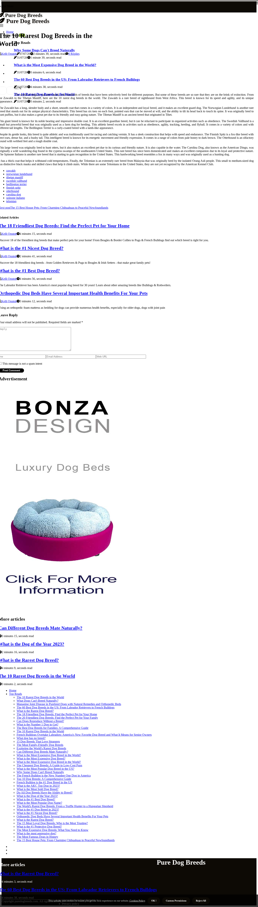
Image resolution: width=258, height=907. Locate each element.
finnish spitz (13, 187)
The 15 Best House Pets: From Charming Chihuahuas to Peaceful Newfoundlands (66, 840)
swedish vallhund (16, 180)
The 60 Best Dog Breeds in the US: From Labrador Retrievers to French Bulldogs (65, 707)
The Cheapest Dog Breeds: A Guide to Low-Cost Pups (49, 765)
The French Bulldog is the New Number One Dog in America (54, 775)
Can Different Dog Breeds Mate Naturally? (42, 751)
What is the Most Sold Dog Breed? (37, 789)
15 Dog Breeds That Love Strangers (38, 741)
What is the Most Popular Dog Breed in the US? (45, 768)
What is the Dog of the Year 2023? (37, 796)
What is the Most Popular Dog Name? (39, 802)
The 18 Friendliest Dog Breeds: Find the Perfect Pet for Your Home (57, 714)
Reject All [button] (201, 900)
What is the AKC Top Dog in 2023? (38, 785)
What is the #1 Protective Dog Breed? (39, 826)
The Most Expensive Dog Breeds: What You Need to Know (52, 830)
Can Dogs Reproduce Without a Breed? (40, 721)
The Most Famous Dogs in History (37, 836)
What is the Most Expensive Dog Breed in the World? (49, 755)
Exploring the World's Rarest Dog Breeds (41, 748)
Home (12, 690)
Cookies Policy (137, 900)
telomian (11, 201)
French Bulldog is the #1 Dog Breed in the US (44, 782)
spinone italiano (15, 197)
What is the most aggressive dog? (36, 833)
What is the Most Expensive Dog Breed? (41, 758)
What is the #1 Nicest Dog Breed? (37, 813)
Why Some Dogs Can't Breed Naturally (40, 772)
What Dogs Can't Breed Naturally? (37, 700)
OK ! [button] (153, 900)
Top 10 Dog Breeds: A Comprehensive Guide (44, 779)
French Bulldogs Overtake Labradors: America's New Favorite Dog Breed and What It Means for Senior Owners (84, 734)
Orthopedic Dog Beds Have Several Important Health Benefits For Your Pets (62, 816)
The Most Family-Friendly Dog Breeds (40, 745)
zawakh (10, 170)
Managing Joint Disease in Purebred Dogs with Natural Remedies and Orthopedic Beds (69, 704)
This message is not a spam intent (22, 363)
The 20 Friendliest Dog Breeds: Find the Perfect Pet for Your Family (57, 717)
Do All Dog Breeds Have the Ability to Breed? (45, 792)
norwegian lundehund (19, 174)
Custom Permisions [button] (176, 900)
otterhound (12, 191)
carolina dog (13, 194)
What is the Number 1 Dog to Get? (37, 724)
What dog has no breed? (31, 738)
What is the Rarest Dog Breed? (35, 710)
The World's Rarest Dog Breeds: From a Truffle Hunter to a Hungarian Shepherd (65, 806)
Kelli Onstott (9, 53)
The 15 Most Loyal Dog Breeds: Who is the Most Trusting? (52, 823)
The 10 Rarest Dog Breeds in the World (40, 697)
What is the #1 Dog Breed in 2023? (38, 809)
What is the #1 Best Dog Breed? (36, 799)
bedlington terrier (16, 184)
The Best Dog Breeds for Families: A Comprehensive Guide (52, 727)
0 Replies (74, 53)
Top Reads (15, 693)
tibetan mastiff (14, 177)
